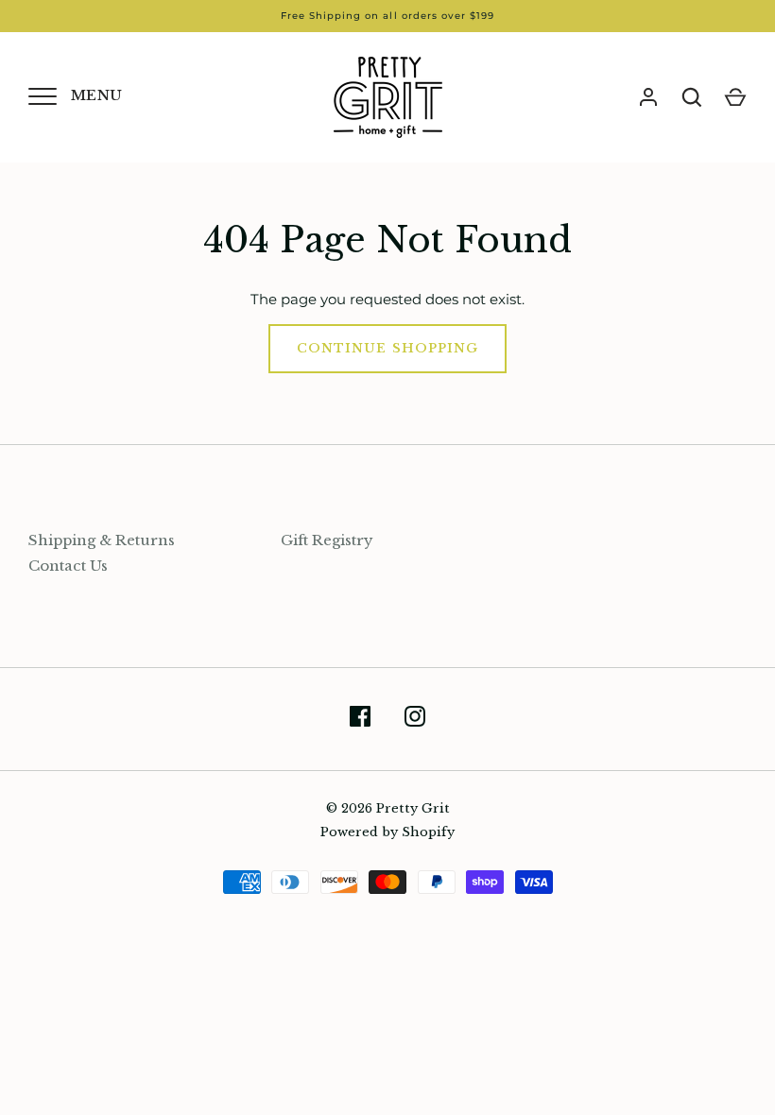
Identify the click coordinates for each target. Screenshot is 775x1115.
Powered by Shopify (387, 832)
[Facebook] (360, 719)
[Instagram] (415, 719)
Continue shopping (387, 348)
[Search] (692, 97)
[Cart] (735, 97)
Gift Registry (327, 540)
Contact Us (68, 566)
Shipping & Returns (101, 540)
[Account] (648, 97)
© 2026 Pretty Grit (388, 808)
